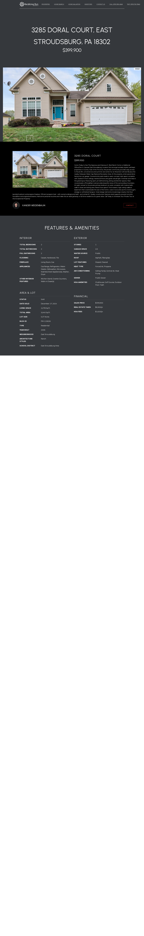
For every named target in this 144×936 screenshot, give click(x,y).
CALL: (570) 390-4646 (116, 4)
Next (30, 138)
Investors (88, 4)
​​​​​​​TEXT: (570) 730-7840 (133, 4)
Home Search (59, 4)
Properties (46, 4)
